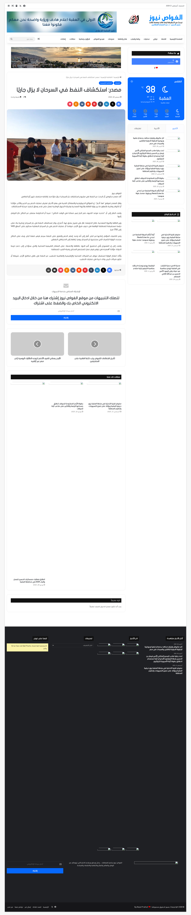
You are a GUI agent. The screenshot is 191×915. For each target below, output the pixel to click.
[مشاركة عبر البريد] (54, 270)
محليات (147, 39)
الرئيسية (117, 77)
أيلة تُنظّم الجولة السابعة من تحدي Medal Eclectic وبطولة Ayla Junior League (150, 193)
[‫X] (112, 104)
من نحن (10, 907)
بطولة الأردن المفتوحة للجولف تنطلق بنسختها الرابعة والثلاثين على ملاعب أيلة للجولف (67, 406)
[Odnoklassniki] (76, 104)
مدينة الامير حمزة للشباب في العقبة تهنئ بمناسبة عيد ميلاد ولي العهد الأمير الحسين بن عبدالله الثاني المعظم (170, 271)
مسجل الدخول (105, 607)
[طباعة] (48, 270)
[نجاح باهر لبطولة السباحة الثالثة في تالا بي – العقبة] (104, 851)
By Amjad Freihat (141, 907)
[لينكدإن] (106, 104)
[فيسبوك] (118, 104)
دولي (155, 39)
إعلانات (63, 39)
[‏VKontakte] (82, 104)
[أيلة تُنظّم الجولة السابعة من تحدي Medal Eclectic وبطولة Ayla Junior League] (173, 194)
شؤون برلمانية (84, 39)
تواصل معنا (19, 907)
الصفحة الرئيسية (176, 39)
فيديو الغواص (99, 39)
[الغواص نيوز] (156, 20)
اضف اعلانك (37, 907)
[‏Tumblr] (100, 104)
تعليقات (137, 128)
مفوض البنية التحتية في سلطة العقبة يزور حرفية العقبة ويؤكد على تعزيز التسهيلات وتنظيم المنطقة (104, 406)
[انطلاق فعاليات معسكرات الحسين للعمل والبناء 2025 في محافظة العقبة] (28, 479)
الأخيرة (156, 128)
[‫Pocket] (70, 104)
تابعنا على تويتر (40, 638)
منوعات (111, 39)
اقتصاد (163, 39)
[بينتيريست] (94, 104)
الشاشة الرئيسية (106, 77)
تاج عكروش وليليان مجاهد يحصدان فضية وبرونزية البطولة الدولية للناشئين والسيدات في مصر (148, 141)
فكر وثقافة (122, 39)
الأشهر (175, 128)
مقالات (72, 39)
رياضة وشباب (135, 39)
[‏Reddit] (88, 104)
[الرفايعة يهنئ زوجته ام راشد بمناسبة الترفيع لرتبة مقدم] (143, 256)
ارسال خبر (28, 907)
